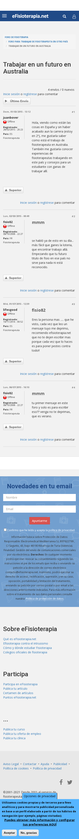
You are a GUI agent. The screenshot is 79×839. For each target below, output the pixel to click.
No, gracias (29, 832)
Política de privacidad (47, 768)
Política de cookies (16, 768)
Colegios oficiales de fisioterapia (25, 652)
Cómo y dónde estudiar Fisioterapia (27, 648)
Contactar (29, 764)
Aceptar (9, 832)
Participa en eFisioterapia (20, 684)
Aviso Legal (11, 764)
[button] (74, 16)
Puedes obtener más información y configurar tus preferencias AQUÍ (39, 822)
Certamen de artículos (18, 693)
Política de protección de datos (44, 598)
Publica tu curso (14, 729)
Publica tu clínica (14, 738)
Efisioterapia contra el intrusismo (25, 643)
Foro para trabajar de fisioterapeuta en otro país (38, 41)
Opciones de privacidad (39, 796)
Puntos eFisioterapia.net (19, 697)
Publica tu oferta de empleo (22, 734)
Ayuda (45, 764)
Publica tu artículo (15, 689)
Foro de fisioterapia (16, 37)
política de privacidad (61, 530)
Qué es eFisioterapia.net (19, 639)
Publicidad (60, 764)
